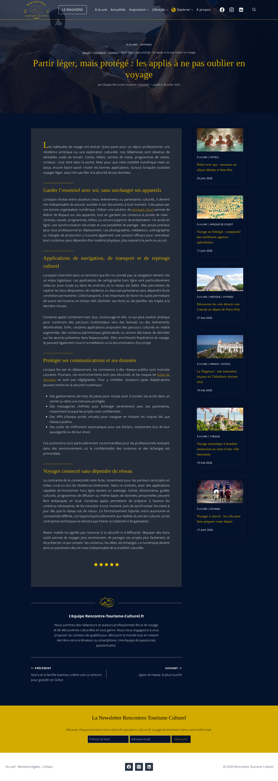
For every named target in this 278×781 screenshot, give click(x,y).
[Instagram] (231, 9)
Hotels (214, 157)
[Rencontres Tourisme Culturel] (36, 10)
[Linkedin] (241, 9)
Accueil (86, 52)
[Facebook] (222, 9)
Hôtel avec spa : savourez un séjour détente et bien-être (216, 167)
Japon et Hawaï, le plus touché (160, 671)
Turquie (215, 436)
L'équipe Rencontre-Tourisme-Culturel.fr (125, 84)
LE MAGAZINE (72, 10)
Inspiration (99, 52)
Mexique (215, 296)
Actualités (118, 10)
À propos (203, 10)
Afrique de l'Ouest (221, 224)
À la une (101, 10)
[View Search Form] (254, 10)
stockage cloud (142, 209)
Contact (48, 767)
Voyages (146, 44)
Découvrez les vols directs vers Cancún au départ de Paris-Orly (218, 306)
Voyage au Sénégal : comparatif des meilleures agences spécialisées (219, 237)
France (214, 364)
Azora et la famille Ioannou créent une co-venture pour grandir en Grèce (66, 674)
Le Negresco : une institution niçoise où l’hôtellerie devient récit (217, 376)
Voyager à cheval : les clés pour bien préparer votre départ (219, 518)
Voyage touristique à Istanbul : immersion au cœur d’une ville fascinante (218, 449)
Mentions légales (29, 767)
